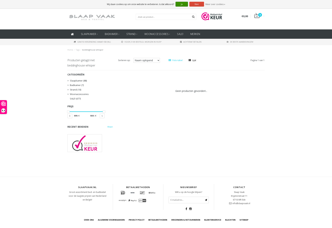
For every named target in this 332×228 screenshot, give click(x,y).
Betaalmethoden (157, 219)
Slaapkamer (88, 34)
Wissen (110, 127)
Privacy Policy (136, 219)
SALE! (180, 34)
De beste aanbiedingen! (241, 41)
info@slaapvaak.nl (241, 203)
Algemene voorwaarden (111, 219)
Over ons (89, 219)
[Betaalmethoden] (123, 192)
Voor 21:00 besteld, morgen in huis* (143, 41)
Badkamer (111, 34)
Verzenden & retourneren (185, 219)
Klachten (230, 219)
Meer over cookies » (215, 4)
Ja (182, 4)
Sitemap (243, 219)
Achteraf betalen (192, 41)
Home (70, 49)
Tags (78, 49)
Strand (131, 34)
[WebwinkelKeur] (90, 143)
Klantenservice (212, 219)
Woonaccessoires (156, 34)
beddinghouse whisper (92, 49)
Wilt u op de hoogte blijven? (188, 192)
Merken (195, 34)
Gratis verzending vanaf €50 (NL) (94, 41)
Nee (197, 4)
